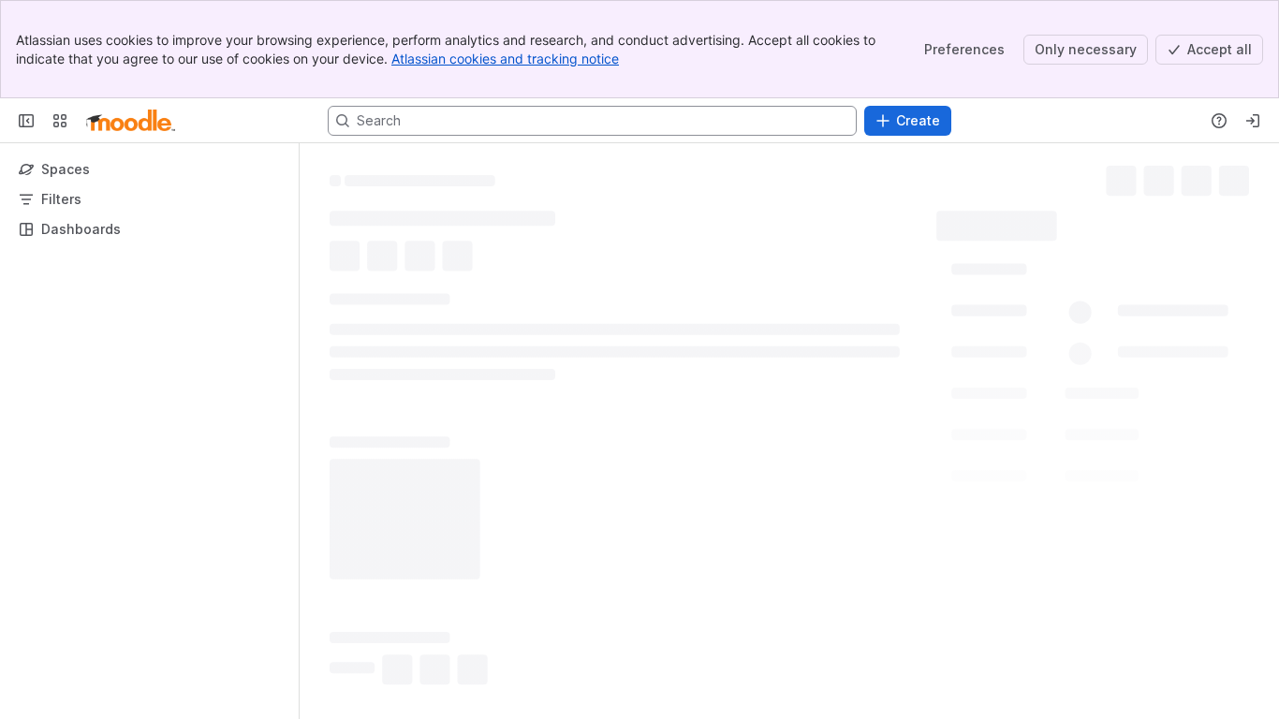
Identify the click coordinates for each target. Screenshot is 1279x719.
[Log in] (1253, 121)
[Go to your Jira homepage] (130, 121)
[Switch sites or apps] (60, 121)
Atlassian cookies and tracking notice (505, 58)
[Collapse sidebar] (26, 121)
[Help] (1219, 121)
